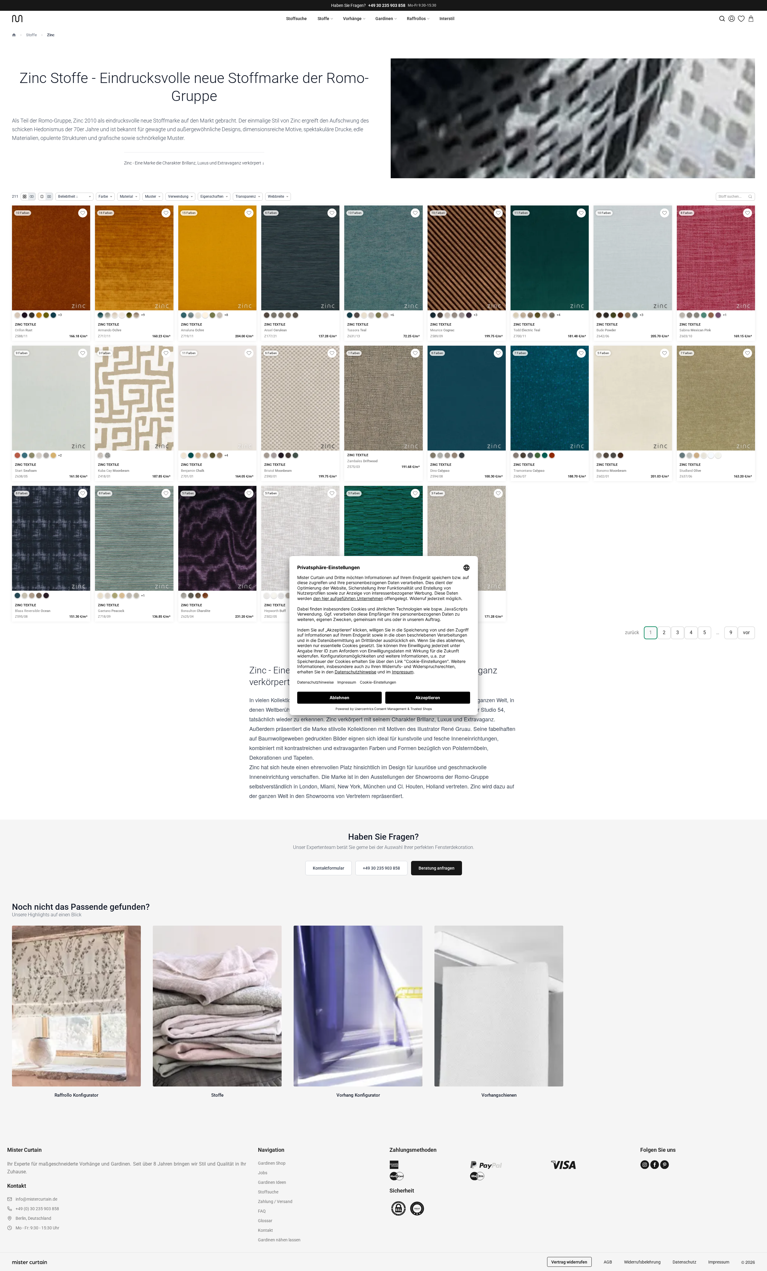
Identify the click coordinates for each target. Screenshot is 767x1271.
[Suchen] (750, 197)
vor (746, 632)
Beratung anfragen (437, 868)
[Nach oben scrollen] (754, 1270)
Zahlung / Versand (275, 1201)
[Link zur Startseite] (17, 18)
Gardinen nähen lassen (279, 1239)
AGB (608, 1262)
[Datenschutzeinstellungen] (12, 1268)
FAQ (262, 1211)
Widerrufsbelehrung (642, 1262)
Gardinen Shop (272, 1163)
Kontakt (265, 1230)
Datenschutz (684, 1262)
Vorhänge (352, 18)
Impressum (718, 1262)
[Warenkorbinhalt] (751, 18)
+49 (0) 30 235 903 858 (37, 1208)
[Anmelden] (731, 18)
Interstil (447, 18)
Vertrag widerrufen (569, 1262)
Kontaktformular (328, 868)
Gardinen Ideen (272, 1182)
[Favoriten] (741, 18)
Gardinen (384, 18)
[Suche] (722, 18)
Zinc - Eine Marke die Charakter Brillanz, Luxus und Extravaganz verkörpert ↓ (194, 163)
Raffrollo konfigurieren (134, 278)
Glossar (265, 1220)
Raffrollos (416, 18)
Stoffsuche (296, 18)
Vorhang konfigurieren (51, 278)
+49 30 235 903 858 (386, 5)
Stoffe (323, 18)
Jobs (262, 1172)
